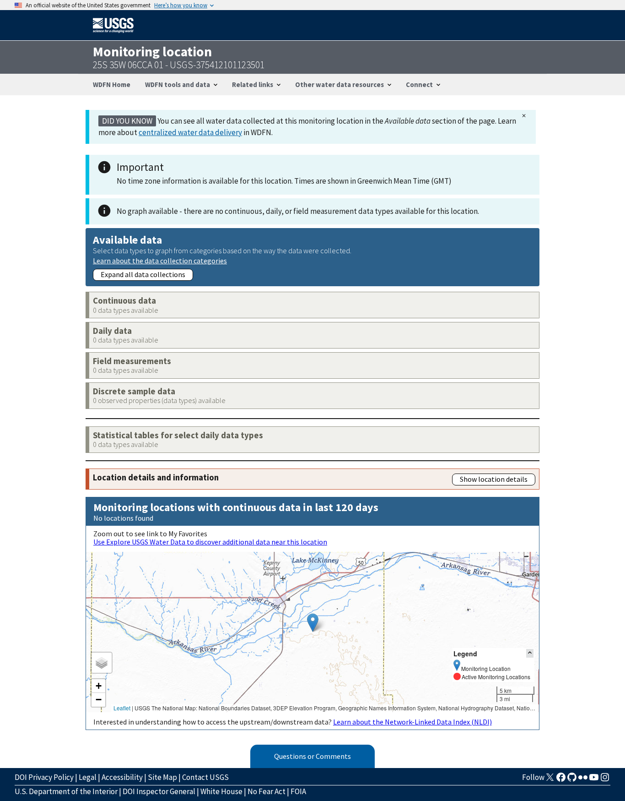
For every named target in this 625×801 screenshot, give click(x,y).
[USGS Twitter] (549, 780)
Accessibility (122, 777)
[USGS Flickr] (582, 780)
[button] (312, 622)
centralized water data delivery (190, 132)
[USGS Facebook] (560, 780)
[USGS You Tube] (593, 780)
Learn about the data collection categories (160, 260)
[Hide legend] (529, 653)
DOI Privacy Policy (44, 777)
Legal (88, 777)
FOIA (298, 791)
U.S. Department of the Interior (66, 791)
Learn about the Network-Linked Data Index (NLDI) (412, 721)
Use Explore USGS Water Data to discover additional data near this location (210, 541)
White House (221, 791)
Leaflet (121, 708)
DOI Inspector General (159, 791)
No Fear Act (267, 791)
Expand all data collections (143, 274)
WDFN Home (111, 84)
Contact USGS (205, 777)
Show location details (494, 479)
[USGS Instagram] (604, 780)
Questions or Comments (312, 756)
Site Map (162, 777)
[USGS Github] (571, 780)
